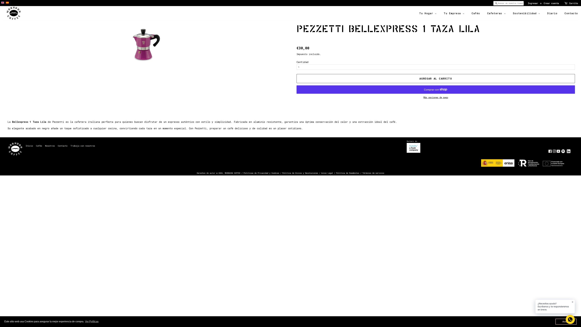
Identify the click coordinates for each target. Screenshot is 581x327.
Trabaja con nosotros (83, 145)
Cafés (476, 13)
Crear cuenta (551, 3)
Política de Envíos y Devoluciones (300, 173)
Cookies (275, 173)
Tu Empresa (453, 13)
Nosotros (50, 145)
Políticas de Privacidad (256, 173)
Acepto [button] (566, 321)
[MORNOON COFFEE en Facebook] (550, 151)
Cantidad (303, 62)
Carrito (573, 3)
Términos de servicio (373, 173)
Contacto (571, 13)
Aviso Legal (327, 173)
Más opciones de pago (435, 97)
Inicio (29, 145)
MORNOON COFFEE (232, 173)
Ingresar (533, 3)
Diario (552, 13)
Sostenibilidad (525, 13)
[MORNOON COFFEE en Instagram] (554, 151)
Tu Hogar (427, 13)
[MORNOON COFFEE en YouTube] (558, 151)
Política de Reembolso (347, 173)
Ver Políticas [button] (91, 321)
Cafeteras (495, 13)
